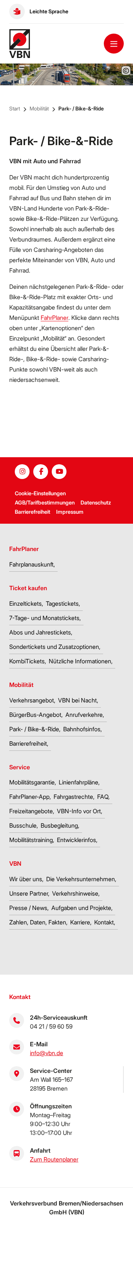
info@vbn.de (46, 1053)
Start (14, 108)
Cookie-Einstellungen (40, 493)
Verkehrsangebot (31, 700)
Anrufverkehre (84, 714)
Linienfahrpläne (78, 782)
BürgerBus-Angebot (35, 714)
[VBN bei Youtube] (59, 471)
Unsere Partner (28, 893)
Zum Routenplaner (54, 1159)
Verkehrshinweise (75, 893)
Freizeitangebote (31, 811)
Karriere (80, 922)
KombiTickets (27, 661)
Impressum (69, 512)
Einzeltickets (25, 603)
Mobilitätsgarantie (32, 782)
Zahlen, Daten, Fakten (37, 922)
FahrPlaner (54, 317)
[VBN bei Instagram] (22, 471)
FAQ (102, 796)
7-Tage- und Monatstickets (44, 618)
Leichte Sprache (49, 11)
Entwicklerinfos (76, 840)
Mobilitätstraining (31, 840)
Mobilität (39, 108)
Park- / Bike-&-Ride (81, 108)
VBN (15, 863)
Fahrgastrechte (73, 796)
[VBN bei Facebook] (40, 471)
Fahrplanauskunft (31, 564)
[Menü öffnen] (114, 44)
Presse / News (28, 907)
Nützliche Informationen (80, 661)
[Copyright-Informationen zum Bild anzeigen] (126, 70)
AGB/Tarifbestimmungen (45, 502)
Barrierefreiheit (32, 512)
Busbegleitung (59, 825)
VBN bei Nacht (77, 700)
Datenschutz (96, 502)
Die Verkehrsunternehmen (80, 879)
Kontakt (104, 922)
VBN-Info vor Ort (79, 811)
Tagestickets (62, 603)
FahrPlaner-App (29, 796)
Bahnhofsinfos (81, 729)
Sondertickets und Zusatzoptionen (54, 646)
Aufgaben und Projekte (81, 907)
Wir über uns (25, 879)
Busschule (23, 825)
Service (19, 767)
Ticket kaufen (28, 588)
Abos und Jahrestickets (40, 632)
